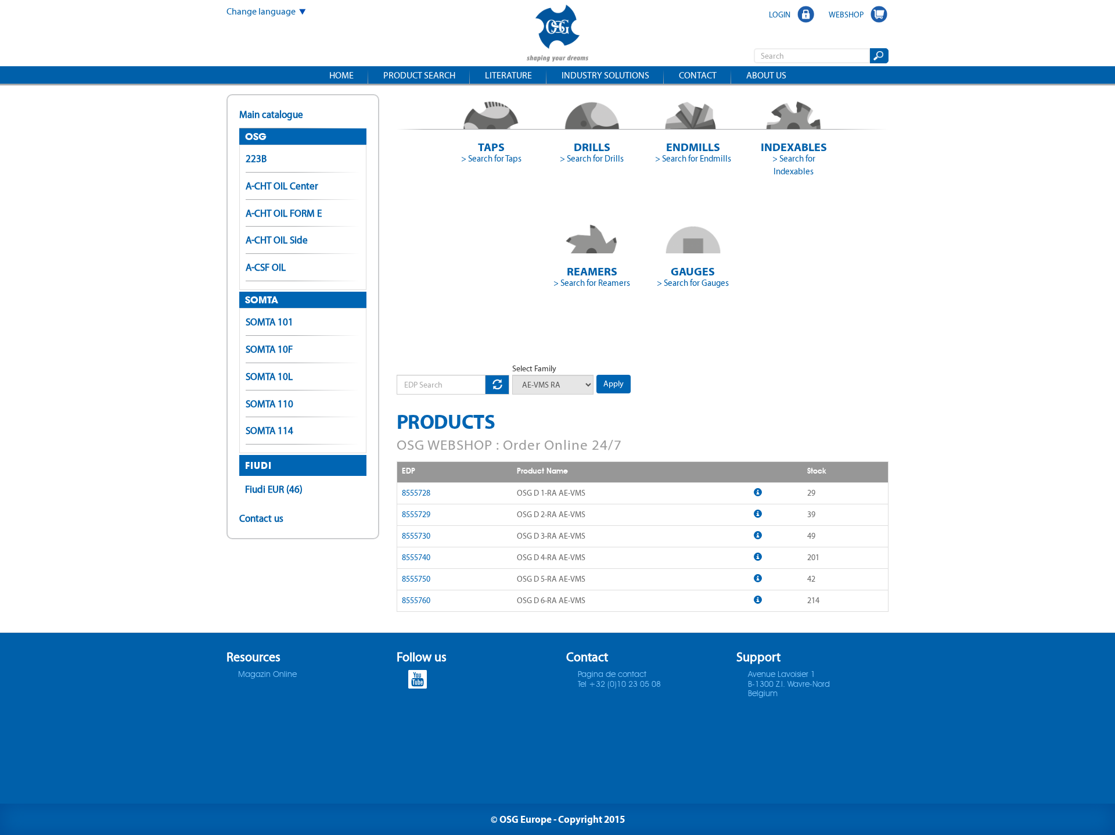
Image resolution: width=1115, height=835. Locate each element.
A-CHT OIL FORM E (284, 213)
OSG (256, 136)
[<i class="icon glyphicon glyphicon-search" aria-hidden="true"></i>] (878, 55)
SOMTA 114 (269, 430)
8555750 (416, 579)
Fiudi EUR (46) (274, 489)
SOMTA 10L (269, 376)
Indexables (794, 146)
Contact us (261, 518)
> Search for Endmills (693, 158)
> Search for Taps (491, 158)
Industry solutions (605, 75)
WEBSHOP (846, 14)
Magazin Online (267, 674)
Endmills (693, 146)
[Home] (557, 34)
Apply (613, 384)
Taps (491, 146)
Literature (508, 75)
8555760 (416, 600)
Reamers (592, 271)
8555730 (416, 536)
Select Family (534, 369)
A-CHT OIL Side (277, 240)
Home (341, 75)
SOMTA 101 (269, 322)
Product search (419, 75)
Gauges (693, 271)
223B (256, 158)
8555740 (416, 557)
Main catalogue (271, 114)
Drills (592, 146)
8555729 (416, 514)
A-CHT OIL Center (282, 186)
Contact (698, 75)
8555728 (416, 493)
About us (766, 75)
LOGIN (779, 14)
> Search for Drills (592, 158)
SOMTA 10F (269, 349)
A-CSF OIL (266, 267)
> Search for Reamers (591, 283)
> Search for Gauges (693, 283)
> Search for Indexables (793, 165)
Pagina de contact (612, 674)
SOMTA (261, 299)
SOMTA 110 (269, 404)
